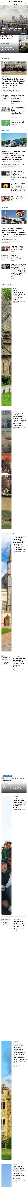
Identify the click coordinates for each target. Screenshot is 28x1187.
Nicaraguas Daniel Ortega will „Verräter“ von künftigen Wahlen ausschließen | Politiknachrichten (18, 98)
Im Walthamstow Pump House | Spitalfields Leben (18, 121)
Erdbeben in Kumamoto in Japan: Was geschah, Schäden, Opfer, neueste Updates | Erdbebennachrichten (14, 783)
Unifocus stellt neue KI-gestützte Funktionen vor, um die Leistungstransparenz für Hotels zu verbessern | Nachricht (18, 111)
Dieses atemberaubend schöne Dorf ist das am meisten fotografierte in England (19, 295)
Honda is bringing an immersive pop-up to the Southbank (13, 29)
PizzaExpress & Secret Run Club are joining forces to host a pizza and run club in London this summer (19, 803)
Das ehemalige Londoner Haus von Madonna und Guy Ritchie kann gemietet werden (23, 43)
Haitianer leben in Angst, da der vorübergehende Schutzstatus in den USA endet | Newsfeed (19, 663)
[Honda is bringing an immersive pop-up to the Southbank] (14, 20)
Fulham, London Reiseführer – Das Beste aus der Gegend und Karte (19, 924)
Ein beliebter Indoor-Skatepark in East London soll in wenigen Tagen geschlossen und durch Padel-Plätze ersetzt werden (19, 174)
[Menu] (2, 3)
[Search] (26, 3)
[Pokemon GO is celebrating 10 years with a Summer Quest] (5, 199)
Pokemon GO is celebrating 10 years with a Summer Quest (18, 198)
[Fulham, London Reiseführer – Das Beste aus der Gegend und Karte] (6, 977)
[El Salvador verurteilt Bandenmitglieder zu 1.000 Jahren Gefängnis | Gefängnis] (9, 44)
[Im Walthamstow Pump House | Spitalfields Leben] (5, 123)
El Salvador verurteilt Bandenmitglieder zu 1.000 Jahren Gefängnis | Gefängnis (9, 48)
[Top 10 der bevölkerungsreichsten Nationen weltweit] (5, 257)
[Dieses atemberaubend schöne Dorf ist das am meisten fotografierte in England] (6, 347)
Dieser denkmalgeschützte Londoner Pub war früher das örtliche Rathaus (18, 248)
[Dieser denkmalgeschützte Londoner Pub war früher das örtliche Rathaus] (5, 248)
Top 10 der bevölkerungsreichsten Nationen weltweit (17, 257)
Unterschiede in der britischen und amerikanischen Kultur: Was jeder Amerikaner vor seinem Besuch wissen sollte (13, 82)
